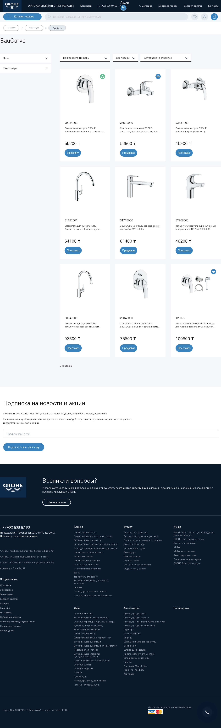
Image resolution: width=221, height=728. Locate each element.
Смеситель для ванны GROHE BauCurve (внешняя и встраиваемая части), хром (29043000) (139, 326)
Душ (77, 608)
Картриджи (129, 674)
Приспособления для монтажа (139, 654)
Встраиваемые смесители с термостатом (95, 544)
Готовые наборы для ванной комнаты (93, 595)
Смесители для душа (84, 633)
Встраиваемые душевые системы (91, 617)
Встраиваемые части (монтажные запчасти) (91, 582)
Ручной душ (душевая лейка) (88, 625)
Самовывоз (6, 590)
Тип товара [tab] (10, 68)
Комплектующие (132, 556)
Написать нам (57, 502)
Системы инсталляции (135, 532)
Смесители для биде (134, 544)
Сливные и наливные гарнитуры (140, 642)
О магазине (6, 594)
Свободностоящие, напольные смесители (95, 548)
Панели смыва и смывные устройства (143, 540)
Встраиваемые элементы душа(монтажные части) (87, 655)
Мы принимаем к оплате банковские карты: (170, 707)
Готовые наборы (132, 560)
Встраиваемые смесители (87, 540)
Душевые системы (83, 613)
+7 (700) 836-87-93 (15, 527)
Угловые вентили (132, 633)
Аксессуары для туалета (136, 617)
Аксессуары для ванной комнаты (90, 591)
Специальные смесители (86, 564)
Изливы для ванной (83, 556)
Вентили (78, 587)
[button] (107, 6)
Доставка (5, 585)
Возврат (4, 603)
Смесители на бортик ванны (88, 552)
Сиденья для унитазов (135, 568)
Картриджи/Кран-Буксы (135, 666)
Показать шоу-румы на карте (19, 536)
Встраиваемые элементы (136, 658)
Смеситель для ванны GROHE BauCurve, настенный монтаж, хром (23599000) (139, 131)
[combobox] (116, 16)
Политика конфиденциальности (17, 621)
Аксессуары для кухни (135, 613)
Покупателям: (8, 579)
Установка (5, 612)
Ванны (77, 573)
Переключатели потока (86, 650)
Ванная (78, 526)
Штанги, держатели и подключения (92, 660)
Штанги (78, 672)
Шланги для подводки (135, 650)
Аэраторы (129, 629)
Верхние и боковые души (87, 629)
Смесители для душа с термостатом (92, 638)
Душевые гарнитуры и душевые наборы (94, 622)
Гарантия (5, 608)
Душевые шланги (83, 665)
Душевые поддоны (83, 668)
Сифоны (128, 638)
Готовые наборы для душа (87, 685)
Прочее (128, 662)
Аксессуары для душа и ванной (90, 681)
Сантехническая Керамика (87, 568)
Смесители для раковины (87, 560)
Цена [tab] (6, 58)
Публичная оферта (10, 617)
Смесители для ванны (85, 532)
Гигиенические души (134, 548)
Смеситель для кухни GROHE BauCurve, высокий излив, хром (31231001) (82, 229)
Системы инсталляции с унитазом (141, 536)
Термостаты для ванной (86, 577)
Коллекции (34, 28)
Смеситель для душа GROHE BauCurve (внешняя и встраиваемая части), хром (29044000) (84, 131)
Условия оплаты (9, 599)
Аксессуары (130, 552)
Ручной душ (80, 676)
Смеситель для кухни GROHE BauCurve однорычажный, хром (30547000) (82, 326)
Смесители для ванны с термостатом (93, 536)
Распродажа (7, 630)
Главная (11, 28)
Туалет (128, 526)
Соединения (130, 646)
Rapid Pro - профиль (134, 670)
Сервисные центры (10, 626)
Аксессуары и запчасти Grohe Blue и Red (145, 622)
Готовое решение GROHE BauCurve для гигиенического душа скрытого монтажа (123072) (195, 326)
